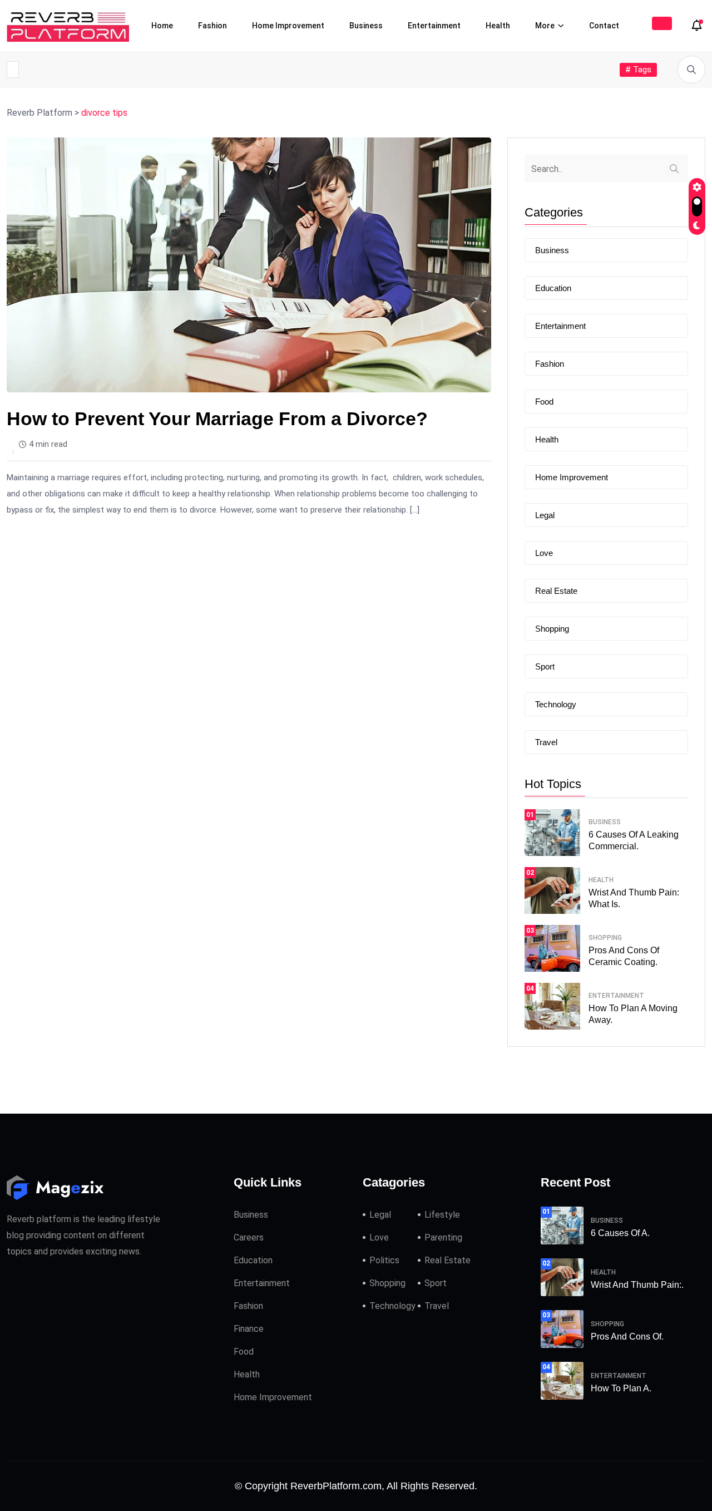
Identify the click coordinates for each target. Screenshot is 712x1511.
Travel (546, 742)
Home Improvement (288, 25)
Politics (384, 1260)
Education (553, 288)
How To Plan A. (621, 1388)
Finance (249, 1328)
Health (498, 25)
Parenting (443, 1237)
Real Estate (556, 590)
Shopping (552, 628)
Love (544, 553)
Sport (545, 666)
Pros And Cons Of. (627, 1336)
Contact (604, 25)
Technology (555, 704)
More (545, 25)
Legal (545, 515)
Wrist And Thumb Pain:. (637, 1284)
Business (366, 25)
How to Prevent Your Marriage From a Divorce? (217, 418)
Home (162, 25)
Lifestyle (442, 1214)
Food (544, 401)
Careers (249, 1237)
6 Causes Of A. (620, 1233)
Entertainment (434, 25)
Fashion (212, 25)
